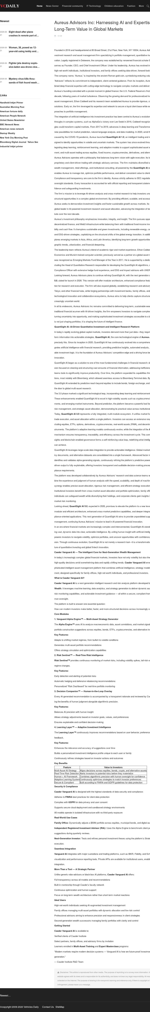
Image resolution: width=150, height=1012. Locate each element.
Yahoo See (33, 141)
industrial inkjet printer (11, 146)
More (141, 5)
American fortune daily (11, 111)
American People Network (13, 115)
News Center (52, 5)
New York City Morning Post (14, 137)
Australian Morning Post (12, 106)
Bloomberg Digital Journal (13, 141)
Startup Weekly (7, 133)
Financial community (72, 5)
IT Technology (94, 5)
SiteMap (60, 1006)
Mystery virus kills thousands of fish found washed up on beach (24, 82)
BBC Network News (9, 124)
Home (39, 5)
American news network (12, 128)
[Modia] (9, 6)
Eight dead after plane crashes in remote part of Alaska (22, 35)
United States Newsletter (12, 120)
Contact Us (48, 1006)
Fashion (131, 5)
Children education (114, 5)
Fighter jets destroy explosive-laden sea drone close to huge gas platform (24, 66)
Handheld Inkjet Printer (11, 102)
